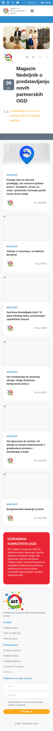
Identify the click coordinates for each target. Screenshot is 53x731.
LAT (34, 3)
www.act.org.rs (10, 638)
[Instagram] (8, 2)
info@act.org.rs (10, 628)
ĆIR (29, 3)
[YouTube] (17, 2)
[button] (32, 10)
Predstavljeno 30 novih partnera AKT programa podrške (25, 115)
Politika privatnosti (12, 650)
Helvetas (7, 672)
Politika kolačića (11, 656)
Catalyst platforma (12, 661)
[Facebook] (3, 2)
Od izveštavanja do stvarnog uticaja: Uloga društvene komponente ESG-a (23, 380)
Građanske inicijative (13, 666)
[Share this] (33, 57)
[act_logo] (5, 10)
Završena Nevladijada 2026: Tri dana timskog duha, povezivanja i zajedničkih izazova (26, 316)
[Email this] (27, 57)
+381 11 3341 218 (12, 633)
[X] (13, 2)
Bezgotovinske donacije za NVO (25, 509)
